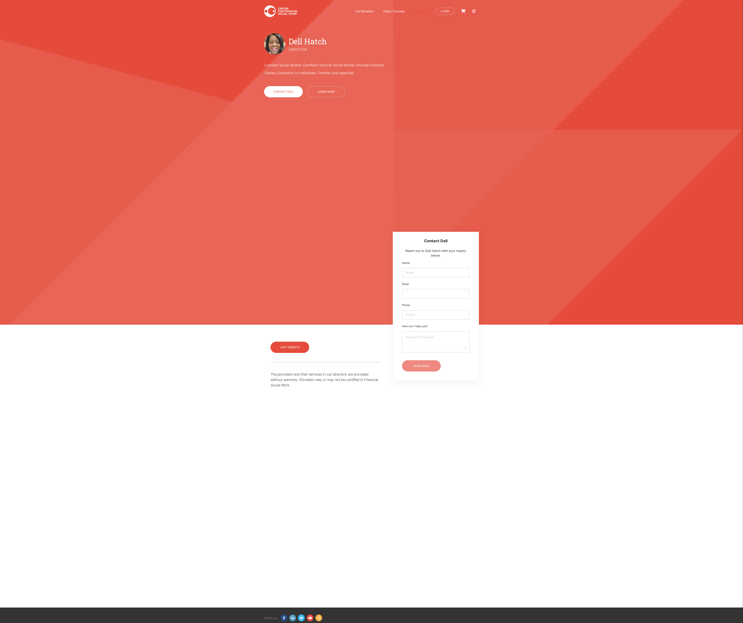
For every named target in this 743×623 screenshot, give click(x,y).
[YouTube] (310, 617)
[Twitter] (301, 617)
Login (445, 11)
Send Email (421, 365)
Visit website (290, 347)
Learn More (326, 91)
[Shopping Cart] (463, 11)
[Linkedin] (292, 617)
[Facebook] (284, 617)
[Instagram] (318, 617)
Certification (364, 11)
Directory (421, 11)
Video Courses (394, 11)
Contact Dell (283, 91)
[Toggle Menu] (474, 11)
